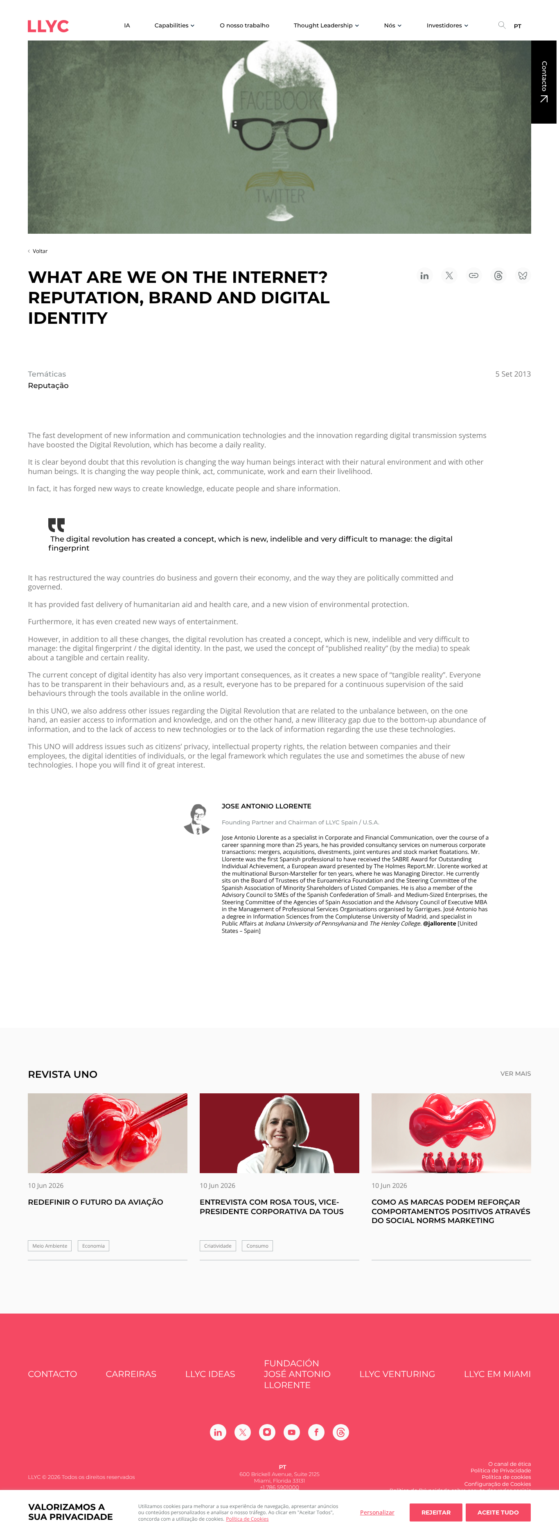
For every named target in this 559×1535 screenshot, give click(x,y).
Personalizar (377, 1512)
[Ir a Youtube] (292, 1432)
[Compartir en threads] (498, 275)
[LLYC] (48, 26)
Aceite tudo (498, 1512)
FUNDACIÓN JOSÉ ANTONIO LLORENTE (297, 1375)
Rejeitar (436, 1512)
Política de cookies (506, 1477)
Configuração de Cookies (497, 1484)
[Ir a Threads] (341, 1432)
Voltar (40, 251)
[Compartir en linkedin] (425, 275)
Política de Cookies (247, 1518)
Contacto (544, 76)
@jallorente (439, 924)
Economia (93, 1246)
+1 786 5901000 (279, 1487)
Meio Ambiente (49, 1246)
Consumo (257, 1246)
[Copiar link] (474, 275)
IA (127, 25)
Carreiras (131, 1374)
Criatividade (218, 1246)
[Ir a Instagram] (267, 1432)
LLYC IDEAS (210, 1374)
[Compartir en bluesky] (523, 275)
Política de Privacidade (501, 1470)
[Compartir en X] (449, 275)
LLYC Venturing (397, 1374)
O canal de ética (509, 1464)
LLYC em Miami (497, 1374)
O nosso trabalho (244, 25)
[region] (279, 1512)
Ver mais (515, 1073)
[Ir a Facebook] (316, 1432)
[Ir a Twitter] (242, 1432)
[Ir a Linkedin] (218, 1432)
